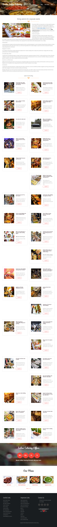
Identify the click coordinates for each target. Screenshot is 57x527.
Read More (19, 92)
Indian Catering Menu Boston (7, 511)
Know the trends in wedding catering (47, 429)
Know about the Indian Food (20, 119)
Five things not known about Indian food (47, 412)
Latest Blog (22, 510)
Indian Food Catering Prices (24, 505)
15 (25, 455)
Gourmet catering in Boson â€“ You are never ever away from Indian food (47, 394)
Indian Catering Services (24, 500)
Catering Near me (5, 514)
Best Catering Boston (6, 510)
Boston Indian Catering (12, 4)
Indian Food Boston (6, 505)
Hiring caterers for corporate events (47, 340)
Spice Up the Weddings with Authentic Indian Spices (47, 376)
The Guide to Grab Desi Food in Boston (20, 359)
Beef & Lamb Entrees (21, 485)
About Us (22, 508)
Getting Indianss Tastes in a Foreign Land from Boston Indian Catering (47, 250)
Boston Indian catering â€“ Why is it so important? (20, 412)
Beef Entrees (9, 485)
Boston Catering (5, 506)
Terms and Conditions (24, 518)
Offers (52, 4)
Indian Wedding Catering (24, 501)
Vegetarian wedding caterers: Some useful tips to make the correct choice (21, 429)
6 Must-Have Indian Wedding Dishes (21, 394)
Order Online (47, 4)
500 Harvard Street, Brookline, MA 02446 (45, 500)
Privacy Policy (22, 516)
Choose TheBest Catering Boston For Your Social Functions (47, 214)
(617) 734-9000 (5, 1)
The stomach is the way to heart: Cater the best (47, 359)
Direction (22, 514)
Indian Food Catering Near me (25, 503)
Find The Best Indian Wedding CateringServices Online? (48, 195)
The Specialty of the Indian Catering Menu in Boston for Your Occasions (20, 83)
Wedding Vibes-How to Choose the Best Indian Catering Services (47, 139)
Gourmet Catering (5, 508)
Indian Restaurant (5, 501)
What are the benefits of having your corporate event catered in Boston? (47, 120)
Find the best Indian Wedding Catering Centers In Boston (21, 269)
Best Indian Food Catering (24, 506)
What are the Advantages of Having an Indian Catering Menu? (20, 232)
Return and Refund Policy (24, 519)
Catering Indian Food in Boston (47, 288)
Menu (42, 4)
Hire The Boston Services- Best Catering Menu (47, 158)
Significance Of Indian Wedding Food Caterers (19, 288)
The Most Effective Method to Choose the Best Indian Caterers (48, 101)
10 (20, 455)
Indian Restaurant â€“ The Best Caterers (20, 195)
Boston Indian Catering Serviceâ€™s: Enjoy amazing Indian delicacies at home (47, 269)
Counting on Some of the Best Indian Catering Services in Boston (48, 232)
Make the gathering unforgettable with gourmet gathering (20, 322)
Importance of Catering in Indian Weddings (47, 305)
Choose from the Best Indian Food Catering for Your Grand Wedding (47, 83)
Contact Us (22, 513)
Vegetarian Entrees (48, 485)
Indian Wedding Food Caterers (7, 516)
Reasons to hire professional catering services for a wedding (47, 322)
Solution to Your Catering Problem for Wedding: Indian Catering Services (47, 176)
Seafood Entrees (35, 485)
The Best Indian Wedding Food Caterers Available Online (21, 214)
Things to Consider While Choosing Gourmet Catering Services (20, 139)
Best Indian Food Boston (6, 503)
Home (38, 4)
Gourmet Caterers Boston (6, 513)
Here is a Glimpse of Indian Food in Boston (20, 101)
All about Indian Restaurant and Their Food (20, 158)
